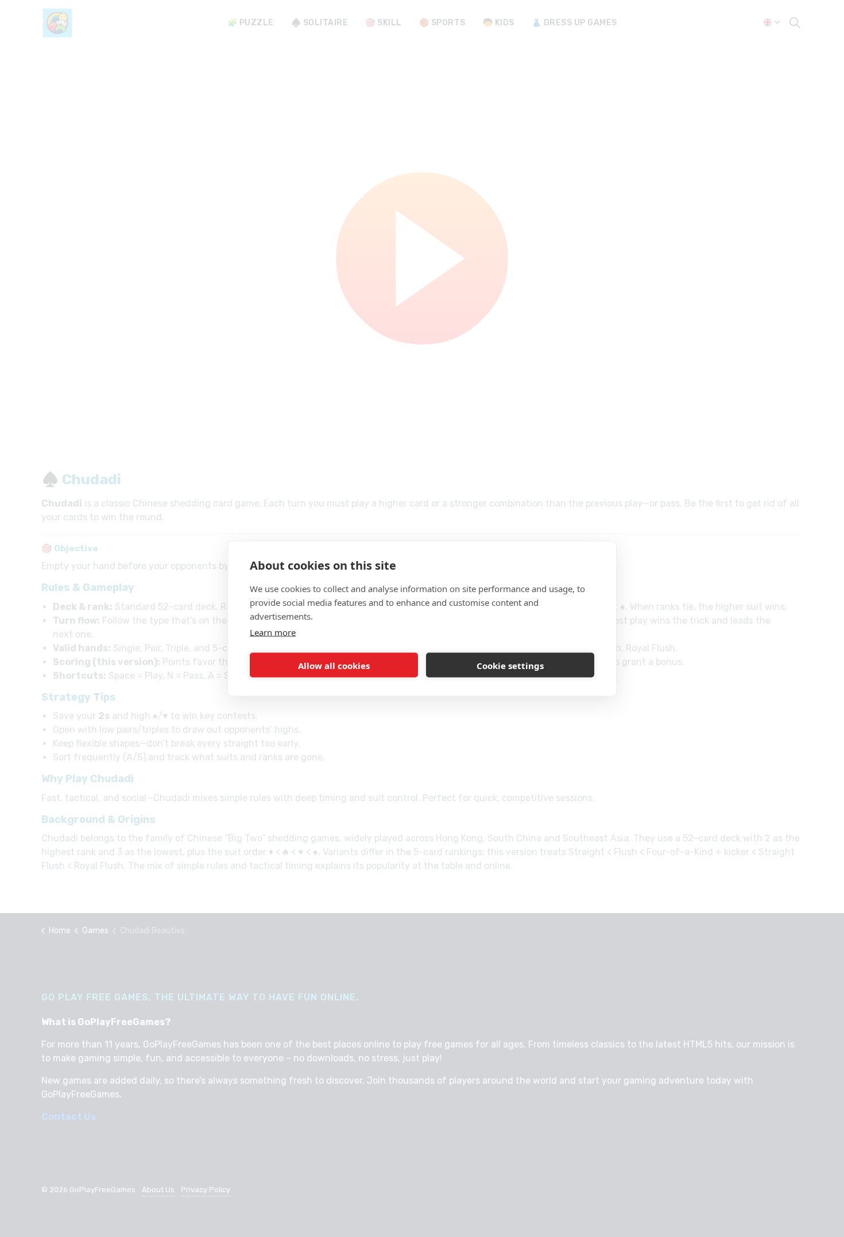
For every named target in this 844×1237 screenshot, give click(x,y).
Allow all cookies (334, 665)
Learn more (273, 632)
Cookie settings (510, 665)
